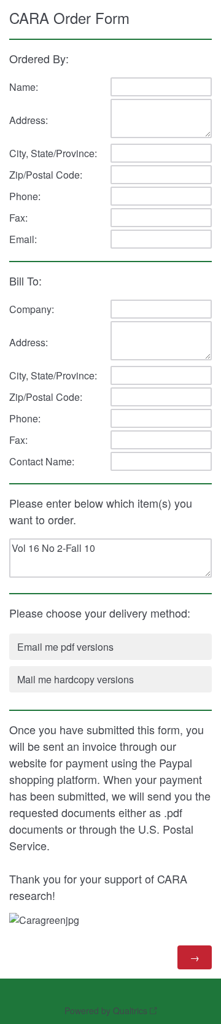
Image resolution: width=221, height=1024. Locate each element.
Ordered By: (39, 58)
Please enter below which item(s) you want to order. (100, 511)
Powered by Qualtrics (105, 1010)
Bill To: (27, 281)
